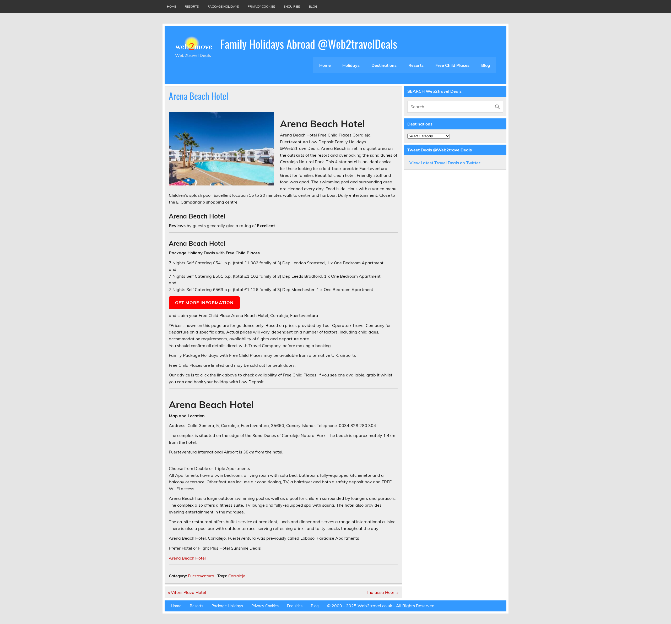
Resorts (192, 6)
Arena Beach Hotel (187, 558)
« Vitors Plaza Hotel (187, 592)
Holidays (351, 65)
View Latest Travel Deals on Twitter (444, 162)
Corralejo (236, 575)
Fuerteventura (201, 575)
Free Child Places (452, 65)
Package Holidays (223, 6)
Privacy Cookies (261, 6)
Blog (313, 6)
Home (171, 6)
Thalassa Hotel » (382, 592)
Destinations (384, 65)
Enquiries (292, 6)
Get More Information (204, 302)
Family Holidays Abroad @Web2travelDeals (308, 43)
